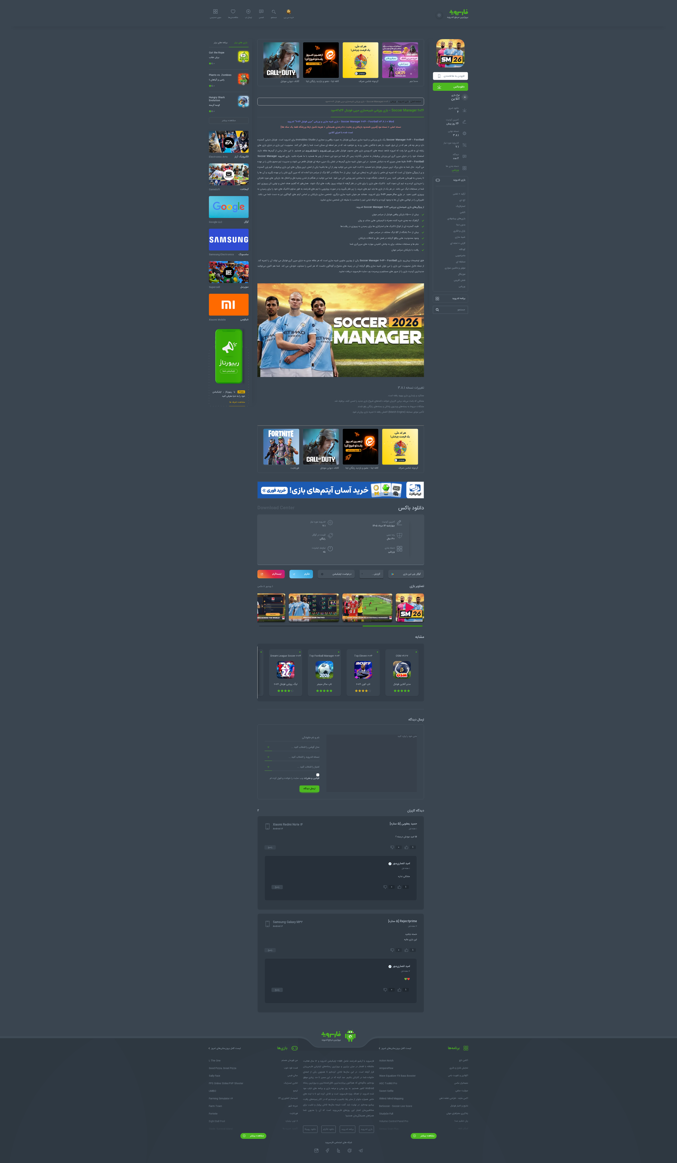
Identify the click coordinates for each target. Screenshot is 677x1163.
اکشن (462, 212)
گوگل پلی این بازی (412, 574)
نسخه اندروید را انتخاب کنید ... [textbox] (304, 757)
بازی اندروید (403, 101)
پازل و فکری (459, 231)
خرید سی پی (289, 17)
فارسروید (356, 271)
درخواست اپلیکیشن (342, 574)
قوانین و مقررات (311, 778)
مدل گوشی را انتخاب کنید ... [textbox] (305, 747)
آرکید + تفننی (459, 194)
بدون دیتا (460, 225)
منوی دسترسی (215, 17)
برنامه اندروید (347, 1129)
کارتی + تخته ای (457, 243)
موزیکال (461, 274)
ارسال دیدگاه (309, 789)
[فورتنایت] (281, 447)
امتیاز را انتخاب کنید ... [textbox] (308, 767)
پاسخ (270, 847)
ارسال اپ (248, 17)
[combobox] (292, 747)
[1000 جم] (400, 60)
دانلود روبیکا (310, 1129)
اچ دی (462, 200)
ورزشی (455, 170)
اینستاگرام (276, 574)
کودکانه (462, 249)
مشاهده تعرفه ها (237, 402)
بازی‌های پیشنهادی (456, 219)
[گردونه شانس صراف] (361, 60)
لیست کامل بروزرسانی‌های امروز (396, 1048)
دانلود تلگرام (328, 1129)
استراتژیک (460, 206)
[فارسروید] (338, 1037)
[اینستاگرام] (316, 1151)
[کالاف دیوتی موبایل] (281, 60)
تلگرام (307, 574)
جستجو (274, 17)
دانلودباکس (459, 87)
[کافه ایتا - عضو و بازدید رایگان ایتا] (321, 60)
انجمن (261, 17)
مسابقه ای (460, 262)
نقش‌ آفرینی (459, 280)
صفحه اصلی (415, 101)
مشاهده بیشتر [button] (229, 121)
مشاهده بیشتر (427, 1136)
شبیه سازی (460, 237)
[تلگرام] (361, 1151)
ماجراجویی (460, 256)
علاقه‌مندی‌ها (233, 17)
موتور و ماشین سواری (455, 268)
